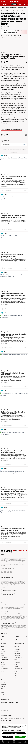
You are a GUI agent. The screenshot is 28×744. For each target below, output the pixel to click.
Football (3, 683)
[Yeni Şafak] (14, 1)
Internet (3, 664)
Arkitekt (3, 720)
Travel (15, 675)
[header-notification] (26, 1)
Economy (17, 646)
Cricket (2, 692)
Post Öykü (8, 720)
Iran (6, 127)
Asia (2, 653)
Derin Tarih (16, 718)
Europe (2, 655)
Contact (11, 702)
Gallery (16, 639)
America (3, 651)
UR (26, 550)
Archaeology (17, 662)
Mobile (2, 666)
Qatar (10, 127)
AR (18, 550)
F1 (1, 690)
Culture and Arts (18, 668)
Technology (4, 659)
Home (2, 10)
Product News (4, 668)
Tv (15, 677)
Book (15, 664)
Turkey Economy (18, 655)
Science (3, 670)
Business (16, 651)
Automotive (17, 649)
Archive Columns (19, 643)
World (2, 646)
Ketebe (11, 718)
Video (2, 639)
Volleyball (3, 686)
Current (16, 670)
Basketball (3, 684)
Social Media (4, 672)
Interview (16, 673)
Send (24, 144)
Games (2, 662)
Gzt (2, 718)
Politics (13, 10)
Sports (3, 679)
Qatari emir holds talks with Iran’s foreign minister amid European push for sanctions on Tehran (22, 10)
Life (15, 659)
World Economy (18, 657)
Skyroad (22, 718)
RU (23, 550)
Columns (3, 643)
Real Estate (17, 653)
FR (21, 550)
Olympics (3, 694)
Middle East (3, 657)
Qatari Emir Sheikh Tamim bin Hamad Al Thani (12, 129)
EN (16, 550)
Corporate (4, 702)
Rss (17, 702)
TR (13, 550)
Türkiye (7, 10)
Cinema (16, 666)
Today (3, 636)
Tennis (2, 688)
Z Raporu (6, 718)
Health (16, 672)
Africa (2, 649)
